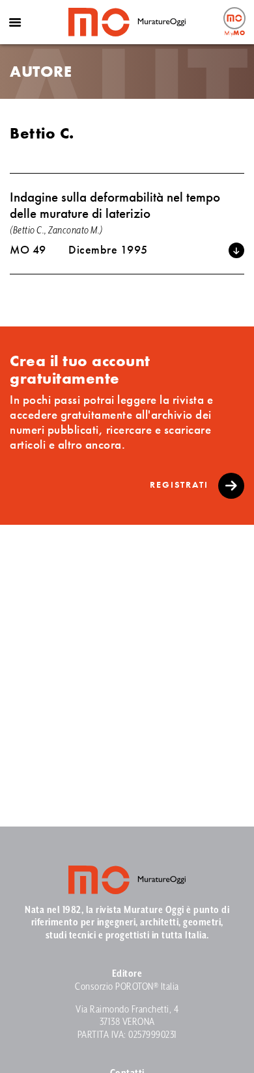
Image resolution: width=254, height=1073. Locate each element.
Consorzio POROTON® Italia (127, 986)
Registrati (181, 484)
